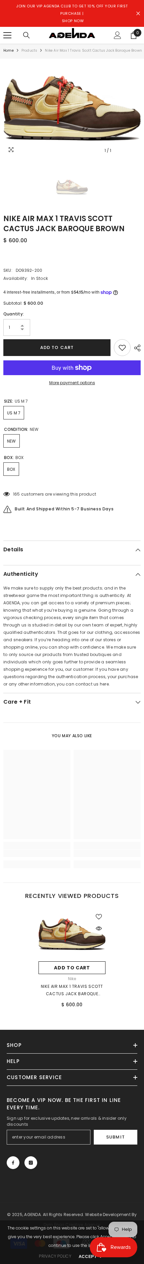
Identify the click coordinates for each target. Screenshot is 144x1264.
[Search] (26, 35)
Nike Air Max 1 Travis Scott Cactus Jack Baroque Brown (72, 990)
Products (29, 50)
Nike (72, 978)
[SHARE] (136, 348)
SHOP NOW (73, 20)
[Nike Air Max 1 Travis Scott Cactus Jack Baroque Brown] (72, 934)
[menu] (7, 35)
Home (8, 50)
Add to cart (56, 347)
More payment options (72, 383)
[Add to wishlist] (122, 347)
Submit (115, 1137)
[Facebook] (13, 1162)
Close (138, 13)
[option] (72, 108)
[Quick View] (99, 928)
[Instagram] (30, 1162)
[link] (36, 853)
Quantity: (13, 314)
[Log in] (117, 35)
